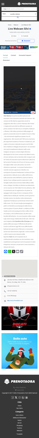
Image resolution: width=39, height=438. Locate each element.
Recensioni (6, 60)
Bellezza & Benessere (19, 418)
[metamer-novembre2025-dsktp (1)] (19, 47)
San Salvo (19, 408)
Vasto (19, 405)
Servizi (20, 423)
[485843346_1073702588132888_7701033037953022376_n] (20, 350)
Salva (14, 36)
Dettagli (5, 55)
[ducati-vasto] (20, 318)
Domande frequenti (25, 55)
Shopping (19, 425)
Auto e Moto (19, 415)
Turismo (19, 428)
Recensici (27, 41)
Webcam (16, 25)
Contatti (13, 55)
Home (9, 25)
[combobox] (19, 14)
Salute (20, 420)
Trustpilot (19, 434)
